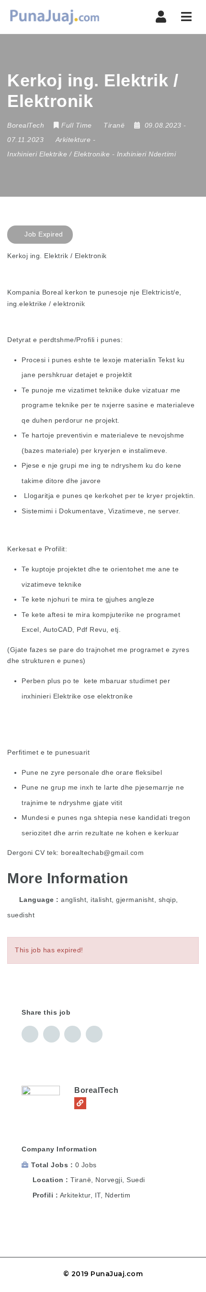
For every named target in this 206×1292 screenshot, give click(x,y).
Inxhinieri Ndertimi (146, 154)
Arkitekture (73, 139)
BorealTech (96, 1090)
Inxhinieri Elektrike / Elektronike (58, 154)
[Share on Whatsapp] (94, 1034)
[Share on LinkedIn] (51, 1034)
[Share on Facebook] (30, 1034)
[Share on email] (72, 1034)
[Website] (80, 1103)
